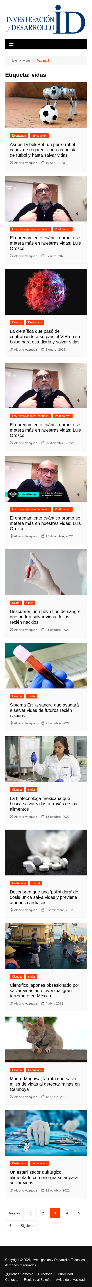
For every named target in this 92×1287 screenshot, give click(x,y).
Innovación (39, 135)
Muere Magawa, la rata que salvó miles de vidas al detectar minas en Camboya (45, 1084)
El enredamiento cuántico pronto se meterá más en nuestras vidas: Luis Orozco (45, 243)
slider (29, 603)
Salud (15, 603)
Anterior (14, 1213)
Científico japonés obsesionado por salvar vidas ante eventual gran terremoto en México (44, 990)
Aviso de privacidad (70, 1279)
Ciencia (17, 322)
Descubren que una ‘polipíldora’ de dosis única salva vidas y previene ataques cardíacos (44, 897)
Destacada (19, 135)
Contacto (11, 1279)
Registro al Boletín (37, 1279)
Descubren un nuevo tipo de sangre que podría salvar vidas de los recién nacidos (45, 617)
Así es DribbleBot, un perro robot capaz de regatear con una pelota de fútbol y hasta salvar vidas (43, 150)
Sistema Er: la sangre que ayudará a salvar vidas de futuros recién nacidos (44, 710)
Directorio (45, 1274)
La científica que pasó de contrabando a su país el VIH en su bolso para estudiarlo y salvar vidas (45, 336)
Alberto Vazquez (25, 162)
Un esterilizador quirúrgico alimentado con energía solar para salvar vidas (44, 1177)
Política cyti (62, 229)
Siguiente (27, 1226)
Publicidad (65, 1274)
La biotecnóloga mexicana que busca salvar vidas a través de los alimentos (43, 804)
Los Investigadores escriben (30, 229)
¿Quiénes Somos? (19, 1274)
